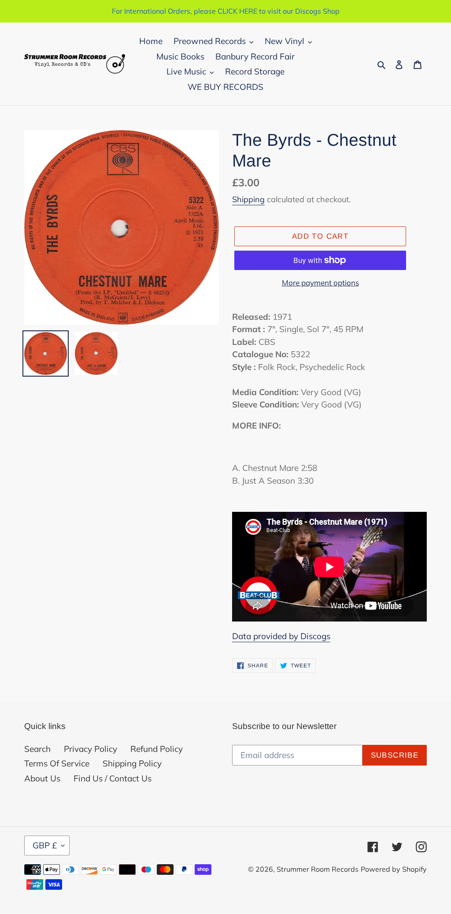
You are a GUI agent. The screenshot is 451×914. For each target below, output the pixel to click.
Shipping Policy (132, 763)
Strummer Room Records (318, 869)
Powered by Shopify (394, 869)
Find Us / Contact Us (113, 778)
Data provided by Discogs (281, 636)
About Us (42, 778)
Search (37, 749)
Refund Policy (156, 749)
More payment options (320, 282)
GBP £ (45, 845)
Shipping (248, 199)
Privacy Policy (90, 749)
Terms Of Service (56, 763)
